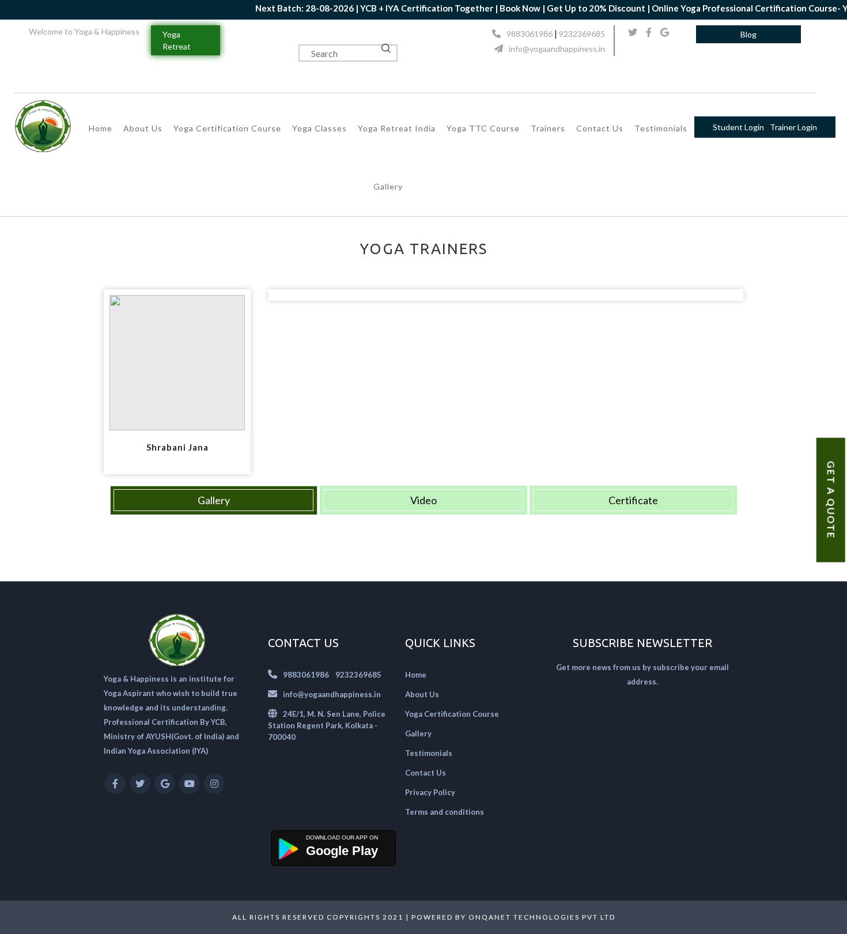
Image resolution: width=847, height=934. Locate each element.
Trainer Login (793, 127)
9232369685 (582, 34)
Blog (748, 34)
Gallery (388, 186)
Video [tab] (423, 500)
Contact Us (599, 128)
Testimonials (660, 128)
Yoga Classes (319, 128)
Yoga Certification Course (227, 128)
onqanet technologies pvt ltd (541, 917)
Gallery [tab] (214, 500)
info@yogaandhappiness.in (557, 49)
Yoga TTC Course (483, 128)
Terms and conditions (444, 811)
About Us (142, 128)
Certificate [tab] (633, 500)
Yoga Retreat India (397, 128)
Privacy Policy (430, 792)
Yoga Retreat (176, 40)
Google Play (342, 851)
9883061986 (529, 34)
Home (100, 128)
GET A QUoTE (831, 500)
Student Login (738, 127)
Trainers (548, 128)
